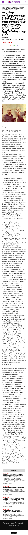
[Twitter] (6, 45)
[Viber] (17, 45)
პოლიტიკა (9, 522)
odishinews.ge (7, 42)
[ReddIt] (10, 45)
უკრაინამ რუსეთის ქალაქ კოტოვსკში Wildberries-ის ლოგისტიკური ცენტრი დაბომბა (12, 511)
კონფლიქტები (14, 523)
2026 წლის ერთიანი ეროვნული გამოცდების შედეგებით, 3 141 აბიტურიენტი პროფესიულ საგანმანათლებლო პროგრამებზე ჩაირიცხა (13, 499)
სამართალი (6, 523)
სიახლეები (8, 7)
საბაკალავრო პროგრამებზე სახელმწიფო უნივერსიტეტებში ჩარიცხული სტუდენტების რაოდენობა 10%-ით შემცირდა (13, 475)
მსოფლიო (23, 522)
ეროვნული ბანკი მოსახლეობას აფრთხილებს (13, 487)
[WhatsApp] (13, 45)
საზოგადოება (15, 7)
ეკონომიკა (20, 523)
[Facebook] (3, 45)
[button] (2, 2)
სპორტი (17, 525)
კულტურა (11, 525)
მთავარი (3, 7)
